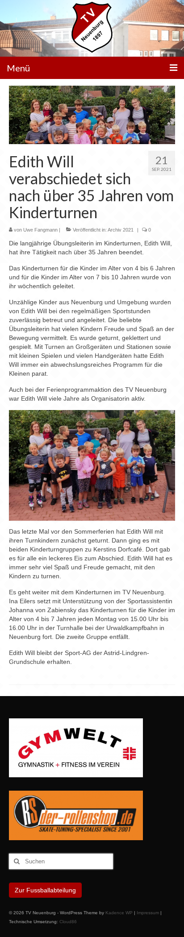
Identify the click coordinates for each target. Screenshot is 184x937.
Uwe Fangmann (40, 229)
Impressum (148, 912)
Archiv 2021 (121, 229)
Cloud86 (68, 921)
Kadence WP (119, 912)
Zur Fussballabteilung (45, 890)
